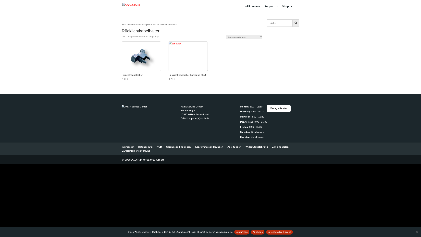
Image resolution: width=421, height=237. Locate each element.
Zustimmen (242, 232)
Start (124, 24)
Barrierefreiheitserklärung (136, 150)
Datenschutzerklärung (279, 232)
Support (269, 6)
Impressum (128, 146)
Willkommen (252, 6)
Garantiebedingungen (178, 146)
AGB (159, 146)
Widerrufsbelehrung (257, 146)
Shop (285, 6)
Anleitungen (234, 146)
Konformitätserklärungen (209, 146)
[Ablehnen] (417, 232)
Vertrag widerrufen (278, 108)
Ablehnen (258, 232)
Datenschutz (145, 146)
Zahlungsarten (280, 146)
